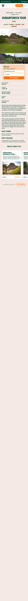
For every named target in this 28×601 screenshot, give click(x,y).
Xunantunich (14, 26)
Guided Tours (18, 24)
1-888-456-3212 (7, 1)
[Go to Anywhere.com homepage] (3, 5)
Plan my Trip (19, 5)
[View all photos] (14, 41)
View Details (17, 177)
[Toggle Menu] (25, 5)
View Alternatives (21, 184)
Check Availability (14, 77)
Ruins (23, 24)
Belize (14, 21)
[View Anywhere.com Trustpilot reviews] (24, 1)
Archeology (11, 24)
